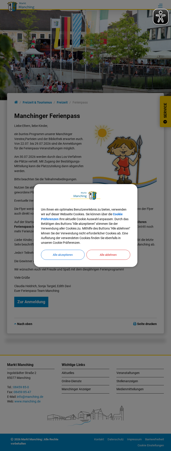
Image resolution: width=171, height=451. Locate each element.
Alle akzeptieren (63, 254)
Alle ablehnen (108, 254)
